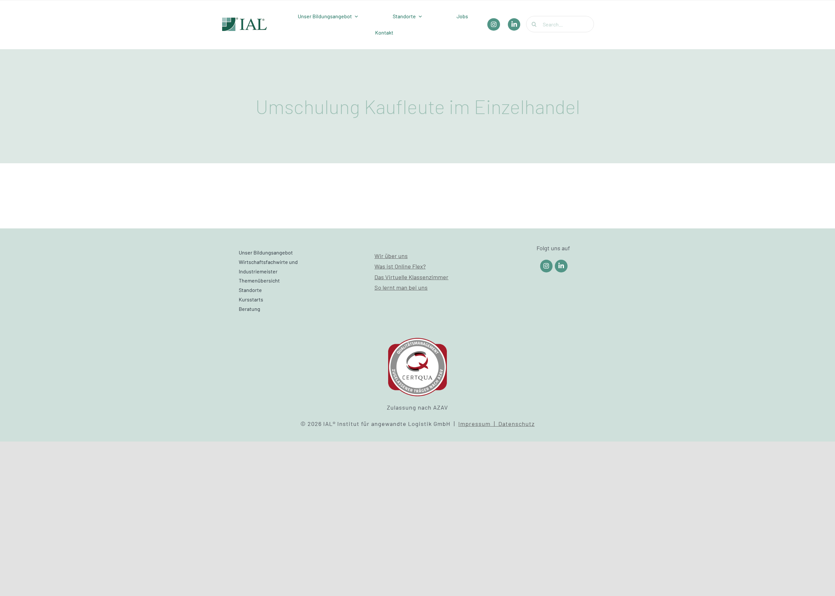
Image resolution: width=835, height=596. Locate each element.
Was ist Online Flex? (400, 266)
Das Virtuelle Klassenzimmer (411, 277)
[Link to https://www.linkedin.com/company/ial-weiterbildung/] (561, 266)
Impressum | (478, 423)
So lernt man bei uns (401, 287)
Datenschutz (516, 423)
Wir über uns (391, 255)
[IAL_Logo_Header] (244, 20)
